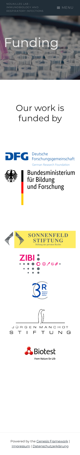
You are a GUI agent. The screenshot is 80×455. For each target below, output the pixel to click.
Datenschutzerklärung (50, 446)
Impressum (21, 446)
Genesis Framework (52, 441)
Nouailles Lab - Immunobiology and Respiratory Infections (25, 7)
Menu (68, 7)
